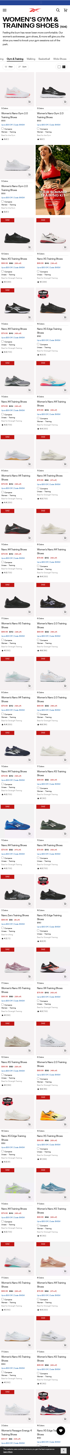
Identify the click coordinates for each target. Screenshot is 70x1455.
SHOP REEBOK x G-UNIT (44, 2)
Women (4, 132)
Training (13, 132)
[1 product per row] (59, 67)
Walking (31, 59)
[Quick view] (30, 102)
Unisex (4, 275)
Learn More (7, 1452)
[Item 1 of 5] (17, 89)
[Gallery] (17, 89)
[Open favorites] (61, 1430)
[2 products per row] (64, 67)
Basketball (44, 59)
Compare (8, 129)
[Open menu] (4, 10)
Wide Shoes (59, 59)
